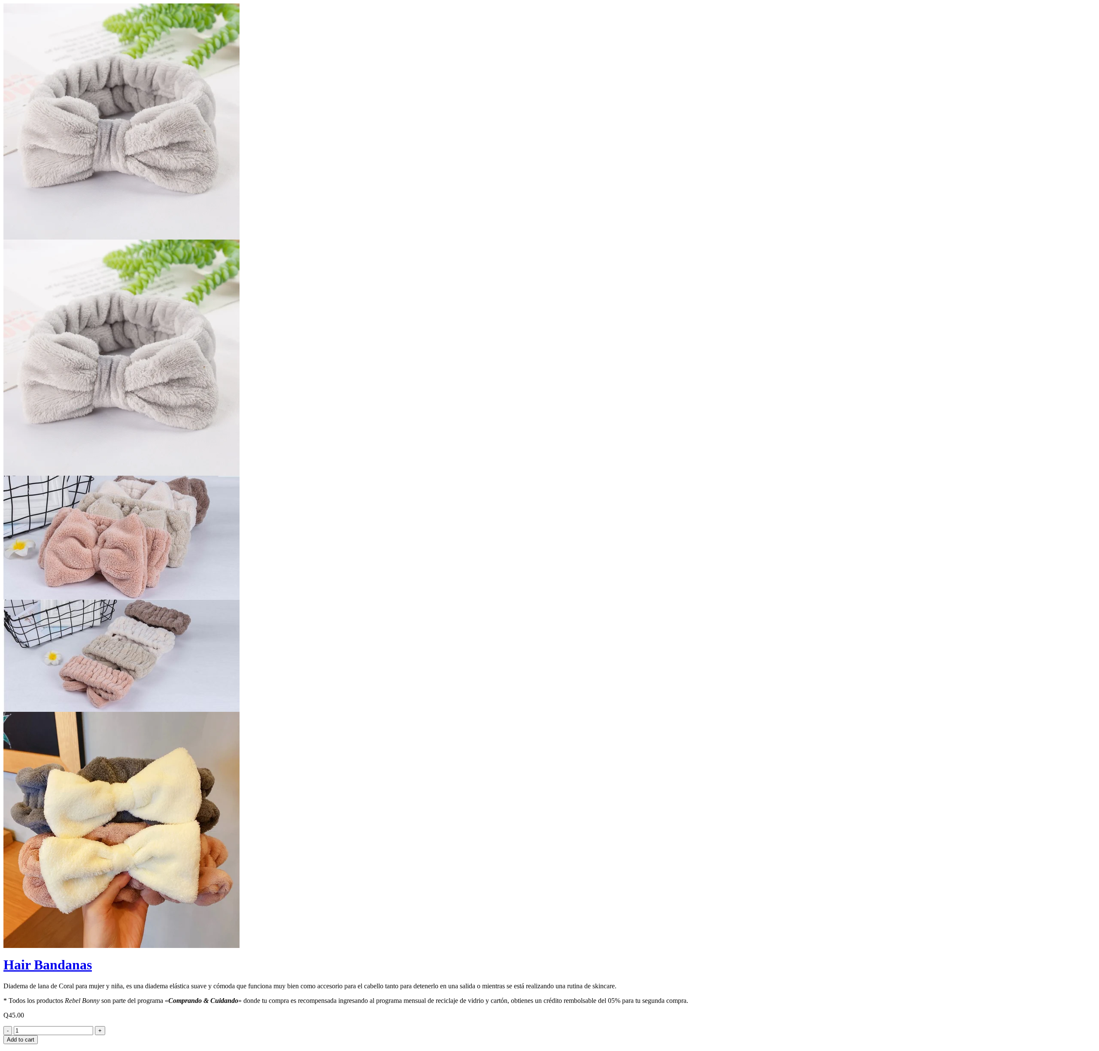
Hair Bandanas (47, 964)
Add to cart (20, 1039)
